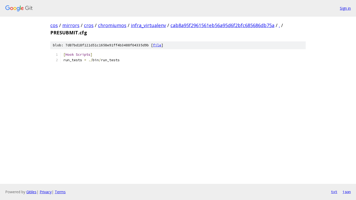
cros (89, 25)
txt (334, 191)
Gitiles (31, 191)
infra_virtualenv (148, 25)
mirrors (70, 25)
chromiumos (112, 25)
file (157, 45)
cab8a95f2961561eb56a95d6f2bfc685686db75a (222, 25)
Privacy (46, 191)
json (346, 191)
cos (54, 25)
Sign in (345, 8)
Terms (60, 191)
